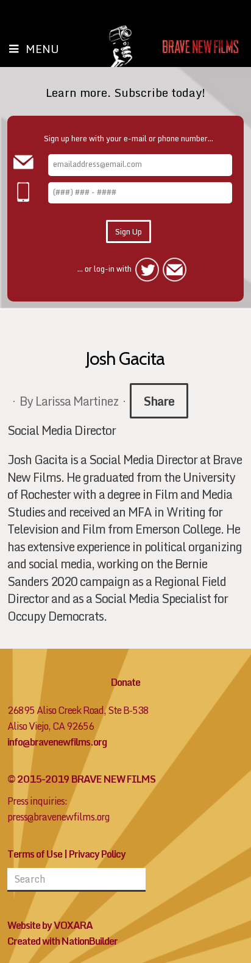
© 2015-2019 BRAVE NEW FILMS (81, 779)
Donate (125, 682)
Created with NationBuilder (62, 941)
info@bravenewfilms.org (57, 742)
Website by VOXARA (50, 925)
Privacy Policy (97, 854)
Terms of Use (34, 854)
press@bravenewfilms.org (58, 817)
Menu (42, 49)
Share (159, 401)
